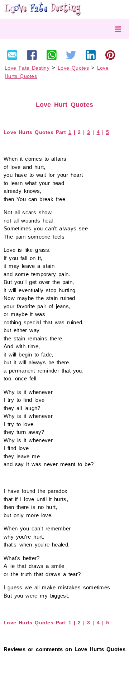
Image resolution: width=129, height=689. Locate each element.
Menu (118, 29)
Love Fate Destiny (27, 68)
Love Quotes (73, 68)
